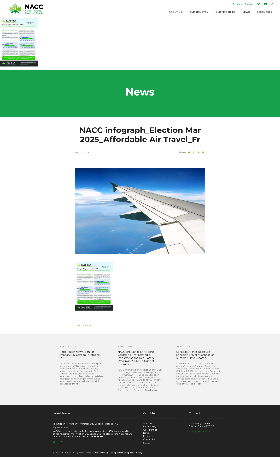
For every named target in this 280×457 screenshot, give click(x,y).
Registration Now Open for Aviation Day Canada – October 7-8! (80, 355)
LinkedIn (265, 4)
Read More (71, 383)
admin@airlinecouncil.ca (202, 431)
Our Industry (198, 12)
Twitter (258, 4)
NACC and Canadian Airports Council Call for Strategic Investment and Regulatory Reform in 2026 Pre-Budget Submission (136, 358)
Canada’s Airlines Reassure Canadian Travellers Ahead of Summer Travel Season (195, 355)
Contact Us (238, 4)
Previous (86, 325)
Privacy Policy (101, 453)
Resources (264, 12)
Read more (97, 436)
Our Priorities (225, 12)
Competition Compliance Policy (126, 453)
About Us (175, 12)
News (246, 12)
